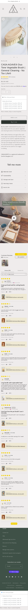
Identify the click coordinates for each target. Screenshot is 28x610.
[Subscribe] (20, 566)
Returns (5, 546)
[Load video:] (14, 218)
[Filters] (5, 274)
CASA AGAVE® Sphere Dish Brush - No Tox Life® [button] (15, 369)
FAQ (4, 536)
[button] (3, 9)
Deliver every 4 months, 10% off (12, 600)
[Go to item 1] (5, 263)
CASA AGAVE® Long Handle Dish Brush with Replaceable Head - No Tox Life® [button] (15, 398)
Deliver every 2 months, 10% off (12, 598)
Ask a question (21, 257)
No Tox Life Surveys (8, 556)
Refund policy (15, 583)
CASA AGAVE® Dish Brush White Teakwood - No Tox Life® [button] (15, 321)
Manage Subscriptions (8, 549)
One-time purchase (7, 592)
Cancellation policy (20, 587)
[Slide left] (10, 57)
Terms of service (10, 585)
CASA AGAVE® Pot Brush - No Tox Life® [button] (14, 297)
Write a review (21, 254)
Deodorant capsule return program (12, 553)
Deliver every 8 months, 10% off (12, 604)
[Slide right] (17, 57)
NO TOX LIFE (8, 583)
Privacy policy (23, 583)
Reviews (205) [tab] (8, 270)
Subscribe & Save (7, 596)
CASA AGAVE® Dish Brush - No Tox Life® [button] (15, 493)
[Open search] (2, 274)
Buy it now (14, 122)
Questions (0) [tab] (20, 270)
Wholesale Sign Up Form (9, 539)
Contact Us (5, 532)
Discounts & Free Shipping (9, 542)
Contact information (10, 587)
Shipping (3, 83)
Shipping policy (19, 585)
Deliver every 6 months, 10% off (12, 602)
